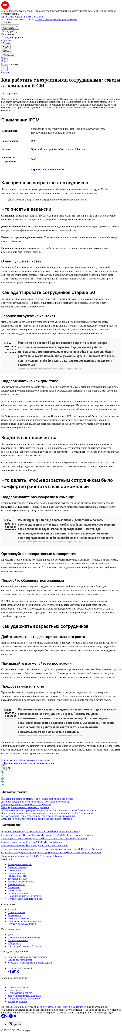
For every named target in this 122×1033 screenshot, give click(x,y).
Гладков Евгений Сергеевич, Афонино (66, 838)
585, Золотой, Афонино (50, 856)
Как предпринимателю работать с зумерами (25, 807)
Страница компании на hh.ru (47, 169)
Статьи (5, 72)
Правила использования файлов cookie (56, 19)
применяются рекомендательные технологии (64, 1006)
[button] (4, 58)
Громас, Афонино (92, 849)
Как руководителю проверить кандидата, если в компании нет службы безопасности (47, 813)
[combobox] (15, 1023)
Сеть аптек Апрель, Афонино (85, 852)
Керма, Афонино (54, 842)
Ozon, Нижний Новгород (66, 831)
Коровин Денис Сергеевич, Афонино (47, 845)
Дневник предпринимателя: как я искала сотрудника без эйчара (36, 801)
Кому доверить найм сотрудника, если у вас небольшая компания (36, 818)
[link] (6, 51)
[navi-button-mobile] (4, 68)
